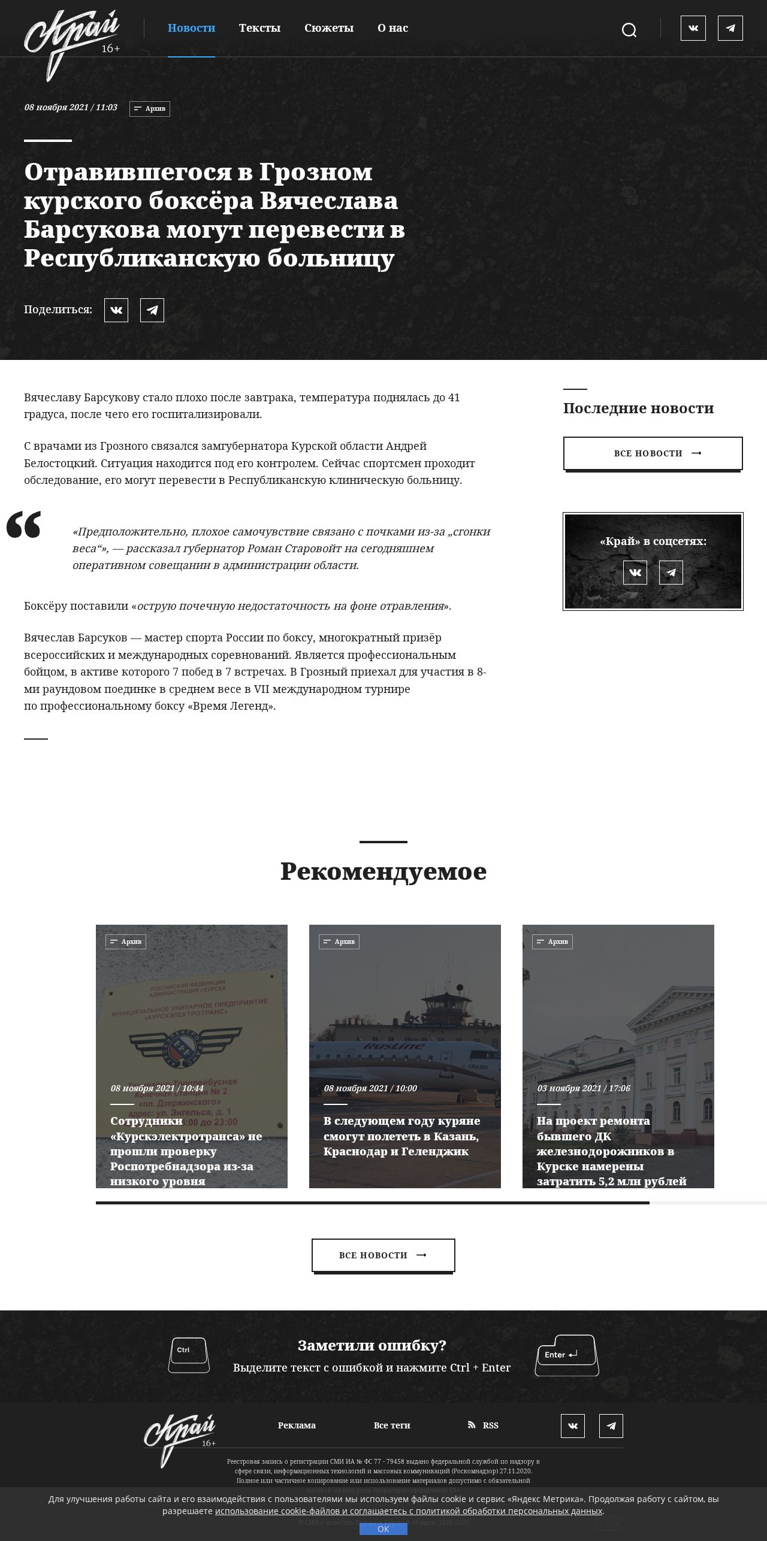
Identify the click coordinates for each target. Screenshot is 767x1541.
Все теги (392, 1425)
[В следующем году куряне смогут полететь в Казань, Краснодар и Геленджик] (405, 1056)
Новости (191, 27)
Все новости (648, 453)
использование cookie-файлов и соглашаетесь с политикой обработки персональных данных (408, 1510)
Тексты (259, 27)
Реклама (297, 1425)
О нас (393, 27)
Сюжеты (329, 27)
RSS (490, 1425)
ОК (383, 1528)
